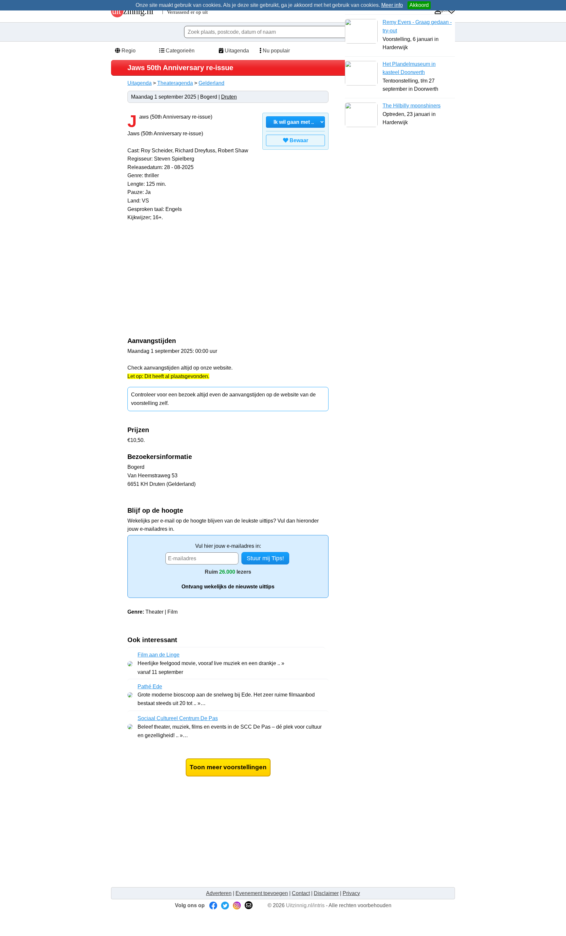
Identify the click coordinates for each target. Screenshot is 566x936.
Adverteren (219, 893)
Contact (301, 893)
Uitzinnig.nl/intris (305, 905)
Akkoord (419, 5)
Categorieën (179, 50)
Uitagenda (236, 50)
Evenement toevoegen (262, 893)
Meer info (392, 5)
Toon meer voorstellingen (228, 767)
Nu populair (275, 50)
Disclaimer (326, 893)
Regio (128, 50)
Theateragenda (175, 83)
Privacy (351, 893)
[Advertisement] (182, 282)
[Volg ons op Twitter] (225, 905)
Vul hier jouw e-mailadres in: (228, 546)
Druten (229, 97)
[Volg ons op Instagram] (237, 905)
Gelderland (211, 83)
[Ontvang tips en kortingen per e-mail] (249, 905)
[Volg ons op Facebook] (213, 905)
